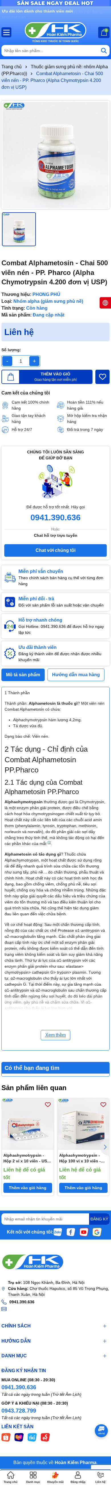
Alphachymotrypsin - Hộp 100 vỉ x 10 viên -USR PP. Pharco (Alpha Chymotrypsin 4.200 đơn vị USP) (83, 1158)
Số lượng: (11, 350)
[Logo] (55, 32)
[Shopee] (6, 1437)
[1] (49, 842)
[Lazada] (19, 1437)
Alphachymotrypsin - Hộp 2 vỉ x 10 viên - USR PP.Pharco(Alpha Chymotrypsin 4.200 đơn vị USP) (27, 1158)
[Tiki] (32, 1437)
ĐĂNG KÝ (99, 1219)
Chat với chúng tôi (55, 550)
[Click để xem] (55, 154)
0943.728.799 (18, 1410)
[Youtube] (84, 1232)
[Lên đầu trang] (99, 1452)
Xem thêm (55, 1035)
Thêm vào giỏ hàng (27, 1187)
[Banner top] (55, 3)
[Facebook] (70, 1232)
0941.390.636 (18, 1387)
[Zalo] (57, 1232)
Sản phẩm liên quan (34, 1088)
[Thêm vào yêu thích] (102, 377)
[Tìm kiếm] (104, 50)
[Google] (97, 1232)
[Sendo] (45, 1437)
